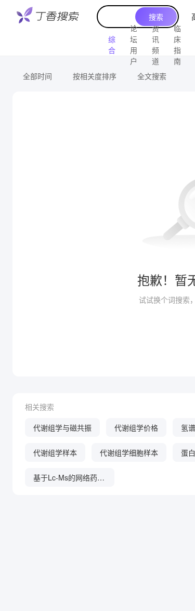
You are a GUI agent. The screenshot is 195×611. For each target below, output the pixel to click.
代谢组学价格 (136, 427)
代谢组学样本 (55, 452)
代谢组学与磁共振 (62, 427)
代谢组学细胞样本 (129, 452)
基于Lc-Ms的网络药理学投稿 (69, 479)
